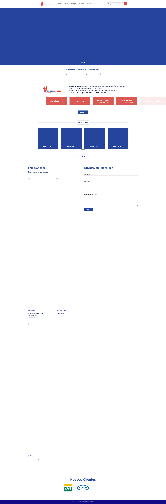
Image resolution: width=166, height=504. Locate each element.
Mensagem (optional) (90, 194)
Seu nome (87, 174)
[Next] (160, 36)
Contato (89, 4)
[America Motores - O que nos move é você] (46, 3)
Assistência (82, 4)
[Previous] (5, 36)
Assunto (86, 188)
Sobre (59, 4)
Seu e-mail (87, 181)
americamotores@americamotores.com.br (41, 459)
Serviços (73, 4)
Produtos (66, 4)
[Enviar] (125, 3)
